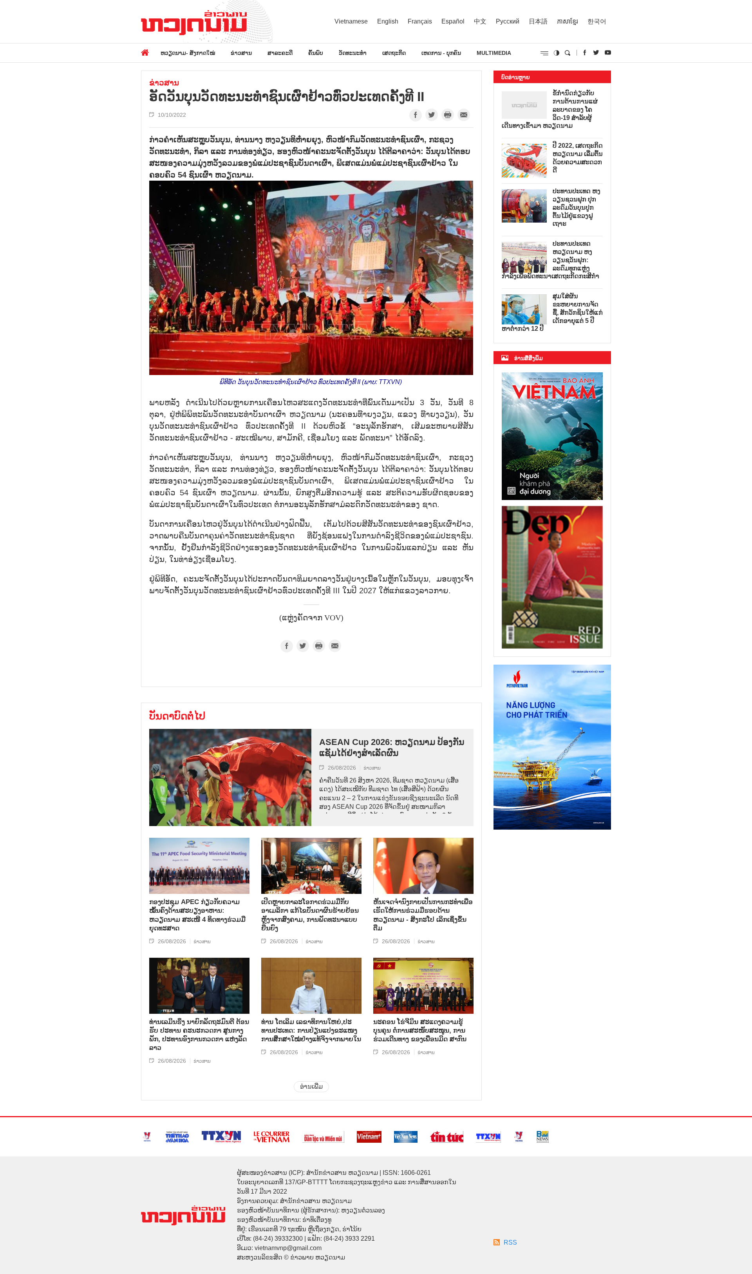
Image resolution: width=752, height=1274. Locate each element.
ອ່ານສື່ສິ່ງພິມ (528, 358)
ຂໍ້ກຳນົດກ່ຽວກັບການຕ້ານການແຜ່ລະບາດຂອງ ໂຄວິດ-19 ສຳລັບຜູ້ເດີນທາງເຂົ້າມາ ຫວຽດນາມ (550, 109)
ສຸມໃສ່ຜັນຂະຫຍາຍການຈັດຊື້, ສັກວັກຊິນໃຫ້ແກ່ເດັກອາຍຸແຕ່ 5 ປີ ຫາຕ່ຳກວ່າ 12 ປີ (552, 312)
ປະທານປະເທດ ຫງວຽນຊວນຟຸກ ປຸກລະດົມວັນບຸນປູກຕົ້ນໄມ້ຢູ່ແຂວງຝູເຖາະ (576, 207)
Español (453, 21)
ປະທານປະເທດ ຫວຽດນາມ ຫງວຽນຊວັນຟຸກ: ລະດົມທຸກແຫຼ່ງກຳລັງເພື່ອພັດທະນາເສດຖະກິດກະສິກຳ (550, 259)
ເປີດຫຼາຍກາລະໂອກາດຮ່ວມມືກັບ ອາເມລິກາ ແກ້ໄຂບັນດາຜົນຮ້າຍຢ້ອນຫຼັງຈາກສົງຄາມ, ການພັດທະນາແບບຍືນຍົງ (310, 914)
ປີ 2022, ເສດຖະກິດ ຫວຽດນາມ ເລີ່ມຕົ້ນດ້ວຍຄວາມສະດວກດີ (578, 157)
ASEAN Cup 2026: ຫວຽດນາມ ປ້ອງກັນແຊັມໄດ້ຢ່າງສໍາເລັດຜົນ (391, 747)
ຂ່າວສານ (241, 53)
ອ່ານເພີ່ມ (311, 1086)
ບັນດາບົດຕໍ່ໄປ (177, 716)
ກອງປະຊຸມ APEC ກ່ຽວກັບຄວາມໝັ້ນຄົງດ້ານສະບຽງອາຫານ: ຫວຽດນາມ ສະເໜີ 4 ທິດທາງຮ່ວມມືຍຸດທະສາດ (197, 914)
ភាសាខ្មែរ (567, 21)
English (387, 21)
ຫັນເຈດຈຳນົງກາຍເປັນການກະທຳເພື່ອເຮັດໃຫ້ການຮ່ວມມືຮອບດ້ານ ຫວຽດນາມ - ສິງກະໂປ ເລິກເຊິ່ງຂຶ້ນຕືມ (423, 914)
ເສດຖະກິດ (394, 53)
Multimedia (494, 53)
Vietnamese (351, 21)
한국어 (597, 21)
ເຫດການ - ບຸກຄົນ (441, 53)
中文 (480, 21)
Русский (507, 21)
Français (420, 21)
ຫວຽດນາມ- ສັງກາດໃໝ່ (188, 53)
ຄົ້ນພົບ (315, 53)
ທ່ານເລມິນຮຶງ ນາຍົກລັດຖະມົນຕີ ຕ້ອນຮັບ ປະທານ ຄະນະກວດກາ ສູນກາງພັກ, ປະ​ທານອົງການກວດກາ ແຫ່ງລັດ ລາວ (199, 1034)
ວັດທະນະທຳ (353, 53)
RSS (510, 1242)
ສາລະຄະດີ (280, 53)
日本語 (538, 21)
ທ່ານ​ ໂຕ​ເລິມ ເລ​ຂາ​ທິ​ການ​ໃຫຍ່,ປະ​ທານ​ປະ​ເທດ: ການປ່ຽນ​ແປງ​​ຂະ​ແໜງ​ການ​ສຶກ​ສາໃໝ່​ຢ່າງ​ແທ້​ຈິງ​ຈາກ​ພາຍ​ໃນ (311, 1030)
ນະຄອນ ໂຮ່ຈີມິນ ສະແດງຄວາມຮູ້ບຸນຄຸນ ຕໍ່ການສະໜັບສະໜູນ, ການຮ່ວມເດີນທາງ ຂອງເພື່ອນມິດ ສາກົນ (419, 1030)
